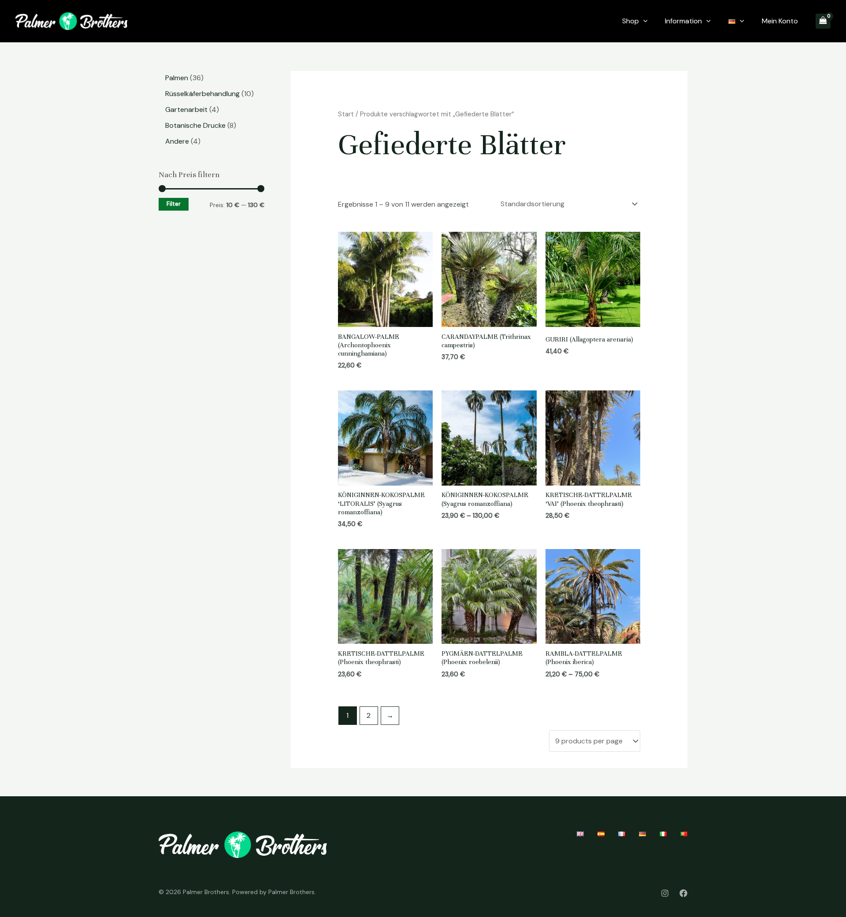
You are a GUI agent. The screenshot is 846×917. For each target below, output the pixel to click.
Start (346, 114)
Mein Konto (780, 21)
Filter (174, 204)
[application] (643, 21)
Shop (630, 21)
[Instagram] (665, 893)
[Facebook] (683, 893)
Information (683, 21)
